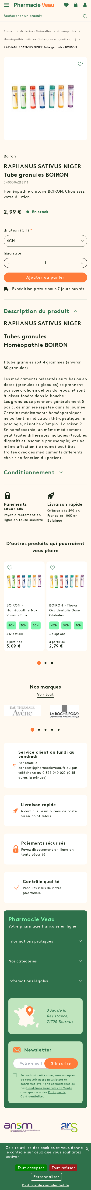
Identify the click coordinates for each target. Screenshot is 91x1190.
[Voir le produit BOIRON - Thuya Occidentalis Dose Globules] (66, 582)
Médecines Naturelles (35, 31)
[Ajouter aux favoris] (80, 64)
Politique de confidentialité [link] (45, 1185)
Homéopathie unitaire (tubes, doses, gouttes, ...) (40, 39)
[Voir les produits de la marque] (22, 710)
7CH (78, 625)
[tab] (45, 241)
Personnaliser (46, 1177)
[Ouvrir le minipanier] (75, 5)
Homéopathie (66, 31)
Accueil (9, 31)
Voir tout (45, 694)
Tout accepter (31, 1168)
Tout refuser (63, 1168)
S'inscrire (61, 1063)
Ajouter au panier (45, 277)
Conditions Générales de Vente (49, 1088)
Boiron (10, 156)
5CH (36, 625)
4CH (11, 625)
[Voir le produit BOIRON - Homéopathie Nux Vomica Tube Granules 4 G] (24, 582)
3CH (23, 625)
